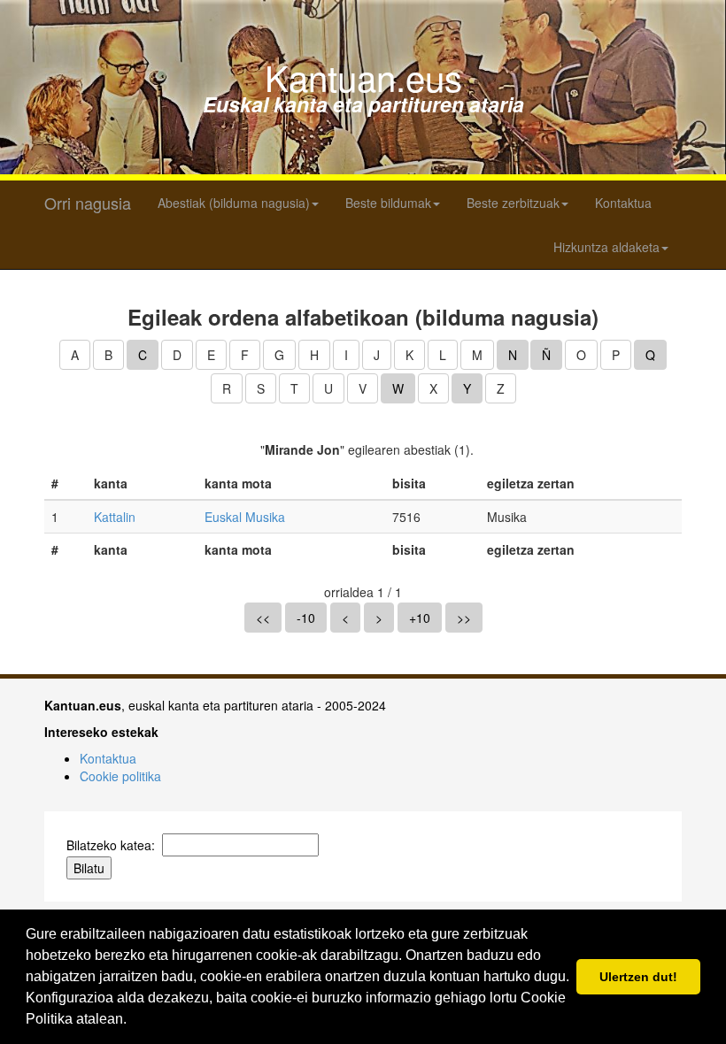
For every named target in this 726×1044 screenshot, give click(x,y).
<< (263, 617)
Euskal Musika (245, 517)
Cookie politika (120, 776)
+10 (419, 617)
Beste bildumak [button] (388, 202)
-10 (306, 617)
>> (464, 617)
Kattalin (114, 517)
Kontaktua (623, 202)
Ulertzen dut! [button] (638, 977)
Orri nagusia (87, 202)
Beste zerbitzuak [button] (513, 202)
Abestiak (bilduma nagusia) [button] (234, 202)
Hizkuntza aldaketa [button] (606, 247)
